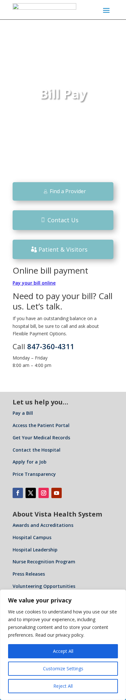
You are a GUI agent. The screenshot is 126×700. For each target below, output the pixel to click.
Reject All (63, 686)
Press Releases (29, 574)
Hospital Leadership (35, 550)
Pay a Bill (23, 413)
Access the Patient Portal (41, 425)
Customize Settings (63, 668)
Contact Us (63, 220)
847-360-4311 (50, 346)
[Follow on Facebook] (18, 493)
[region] (63, 645)
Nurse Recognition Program (44, 562)
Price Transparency (34, 474)
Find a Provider (68, 191)
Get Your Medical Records (41, 437)
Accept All (63, 651)
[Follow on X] (31, 493)
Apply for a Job (30, 462)
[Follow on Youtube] (56, 493)
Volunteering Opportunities (44, 586)
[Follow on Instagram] (43, 493)
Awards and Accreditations (43, 525)
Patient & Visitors (63, 249)
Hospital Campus (32, 537)
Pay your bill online (34, 283)
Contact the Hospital (36, 450)
